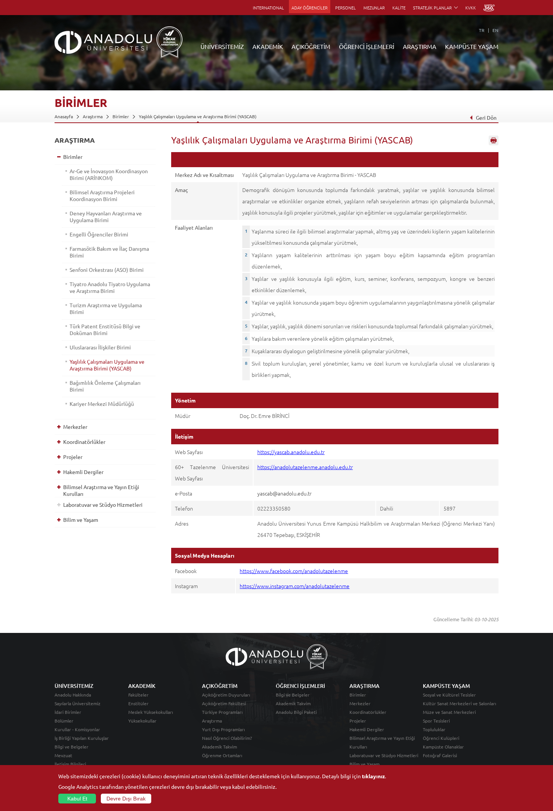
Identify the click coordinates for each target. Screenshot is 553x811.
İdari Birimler (68, 712)
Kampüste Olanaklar (443, 747)
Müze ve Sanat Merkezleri (449, 712)
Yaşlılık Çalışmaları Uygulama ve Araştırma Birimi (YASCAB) (198, 116)
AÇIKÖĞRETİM (311, 46)
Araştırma (93, 116)
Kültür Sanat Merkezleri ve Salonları (459, 703)
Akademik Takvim (219, 747)
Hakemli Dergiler (83, 471)
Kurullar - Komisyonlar (77, 729)
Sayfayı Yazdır (493, 140)
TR (482, 30)
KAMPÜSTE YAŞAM (471, 46)
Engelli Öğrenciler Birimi (99, 234)
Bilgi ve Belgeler (71, 747)
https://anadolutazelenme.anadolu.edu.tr (305, 467)
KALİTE (399, 8)
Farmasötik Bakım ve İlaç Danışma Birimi (109, 252)
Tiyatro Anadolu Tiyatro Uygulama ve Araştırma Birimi (110, 287)
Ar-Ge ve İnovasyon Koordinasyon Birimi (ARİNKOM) (109, 174)
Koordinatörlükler (84, 441)
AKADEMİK (267, 46)
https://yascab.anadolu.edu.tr (291, 452)
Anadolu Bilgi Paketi (296, 712)
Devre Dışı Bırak (126, 799)
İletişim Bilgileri (70, 764)
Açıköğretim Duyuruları (226, 695)
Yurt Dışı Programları (223, 729)
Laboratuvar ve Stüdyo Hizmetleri (103, 504)
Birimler (120, 116)
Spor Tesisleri (436, 721)
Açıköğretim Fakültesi (224, 703)
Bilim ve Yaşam (80, 519)
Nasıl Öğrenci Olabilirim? (227, 738)
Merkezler (75, 426)
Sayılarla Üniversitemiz (77, 703)
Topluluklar (434, 729)
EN (495, 30)
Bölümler (64, 721)
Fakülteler (138, 695)
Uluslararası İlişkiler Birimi (100, 347)
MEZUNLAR (374, 8)
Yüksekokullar (142, 721)
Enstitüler (138, 703)
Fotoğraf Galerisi (440, 755)
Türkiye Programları (222, 712)
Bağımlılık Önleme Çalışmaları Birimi (105, 386)
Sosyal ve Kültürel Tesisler (449, 695)
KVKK (470, 8)
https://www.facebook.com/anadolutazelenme (294, 571)
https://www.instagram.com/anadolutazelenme (294, 586)
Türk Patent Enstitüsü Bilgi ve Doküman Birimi (105, 329)
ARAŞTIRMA (419, 46)
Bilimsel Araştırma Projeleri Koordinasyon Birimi (102, 195)
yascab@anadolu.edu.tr (284, 493)
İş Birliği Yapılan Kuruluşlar (82, 738)
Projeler (72, 456)
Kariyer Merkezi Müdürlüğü (102, 403)
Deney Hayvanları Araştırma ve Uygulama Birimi (106, 216)
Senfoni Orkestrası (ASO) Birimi (107, 269)
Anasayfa (64, 116)
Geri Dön (486, 117)
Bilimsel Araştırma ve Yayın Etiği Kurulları (101, 490)
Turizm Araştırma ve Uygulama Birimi (106, 308)
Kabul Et (77, 799)
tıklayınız (373, 776)
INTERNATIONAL (268, 8)
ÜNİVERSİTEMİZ (222, 46)
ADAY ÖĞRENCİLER (310, 8)
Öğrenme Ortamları (222, 755)
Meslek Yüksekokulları (150, 712)
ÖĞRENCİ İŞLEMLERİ (366, 46)
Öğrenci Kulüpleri (441, 738)
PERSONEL (345, 8)
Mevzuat (63, 755)
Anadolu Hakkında (73, 695)
